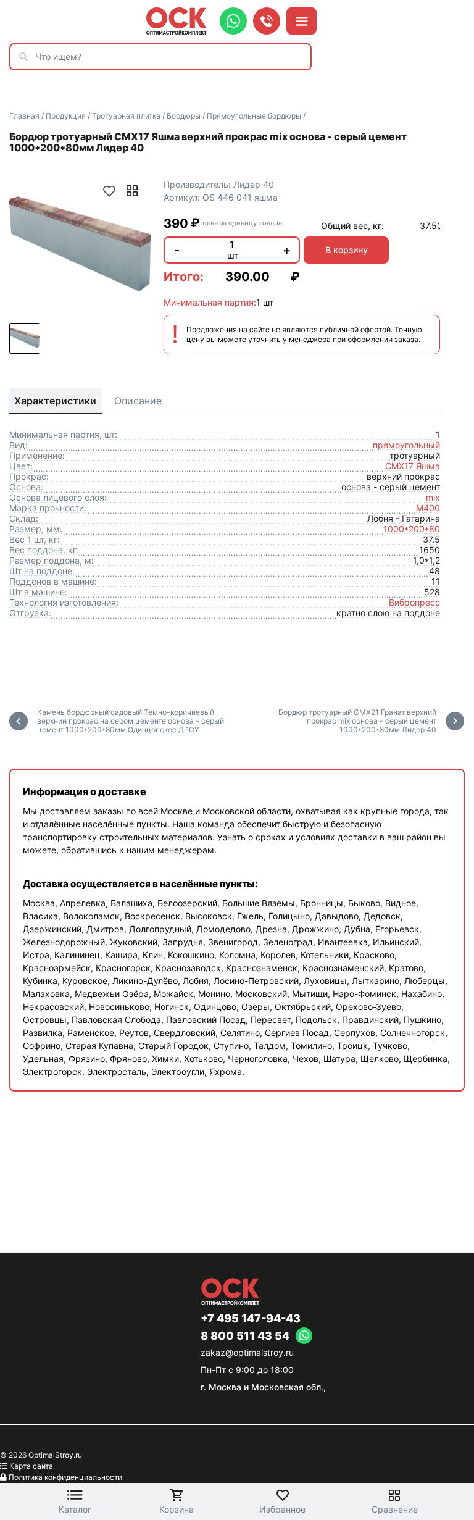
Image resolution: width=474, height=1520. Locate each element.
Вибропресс (414, 602)
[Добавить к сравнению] (132, 191)
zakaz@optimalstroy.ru (247, 1352)
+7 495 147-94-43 (251, 1319)
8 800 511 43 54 (245, 1336)
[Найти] (26, 56)
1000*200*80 (411, 529)
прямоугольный (406, 445)
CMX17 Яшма (412, 466)
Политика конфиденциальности (65, 1477)
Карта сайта (31, 1466)
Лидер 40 (253, 184)
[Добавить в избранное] (109, 191)
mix (433, 497)
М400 (428, 508)
